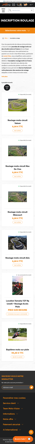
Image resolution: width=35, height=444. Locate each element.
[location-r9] (17, 285)
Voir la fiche (17, 130)
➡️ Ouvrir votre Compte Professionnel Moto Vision (17, 1)
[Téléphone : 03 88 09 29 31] (18, 5)
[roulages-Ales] (17, 242)
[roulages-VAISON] (17, 105)
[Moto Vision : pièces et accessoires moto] (6, 4)
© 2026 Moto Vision (10, 442)
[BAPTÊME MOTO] (17, 334)
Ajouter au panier (18, 357)
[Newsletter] (31, 387)
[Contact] (13, 4)
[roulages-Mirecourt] (17, 197)
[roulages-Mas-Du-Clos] (17, 151)
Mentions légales (8, 440)
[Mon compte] (20, 4)
